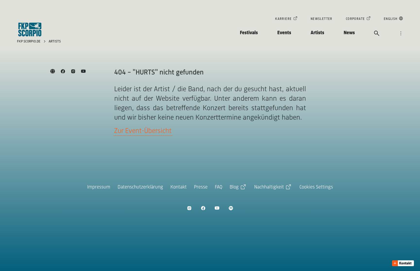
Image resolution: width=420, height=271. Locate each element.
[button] (403, 263)
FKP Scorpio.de (29, 41)
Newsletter (321, 19)
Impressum (98, 187)
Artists (317, 32)
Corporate (355, 19)
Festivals (249, 32)
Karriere (283, 19)
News (349, 32)
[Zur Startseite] (30, 29)
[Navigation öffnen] (401, 34)
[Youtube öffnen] (217, 208)
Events (284, 32)
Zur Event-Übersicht (143, 131)
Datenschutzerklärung (140, 187)
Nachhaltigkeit (269, 187)
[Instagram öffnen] (189, 208)
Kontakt (178, 187)
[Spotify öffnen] (231, 208)
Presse (201, 187)
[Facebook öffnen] (203, 208)
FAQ (218, 187)
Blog (234, 187)
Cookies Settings (316, 187)
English (391, 19)
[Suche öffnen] (377, 34)
